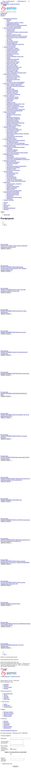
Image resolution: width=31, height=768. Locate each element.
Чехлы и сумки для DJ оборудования (16, 181)
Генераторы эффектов (12, 150)
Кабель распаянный (12, 187)
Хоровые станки (11, 113)
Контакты (6, 209)
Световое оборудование (10, 145)
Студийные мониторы (12, 141)
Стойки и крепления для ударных (15, 106)
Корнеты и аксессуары (12, 63)
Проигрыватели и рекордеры (14, 129)
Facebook (6, 685)
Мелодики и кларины (12, 66)
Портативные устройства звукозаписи (16, 158)
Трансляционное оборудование (15, 136)
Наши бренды (7, 728)
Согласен (14, 749)
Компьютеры (10, 196)
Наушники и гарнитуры (10, 160)
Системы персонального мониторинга (16, 166)
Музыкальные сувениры (13, 121)
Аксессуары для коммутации (14, 190)
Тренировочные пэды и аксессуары (16, 109)
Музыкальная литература (13, 117)
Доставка (6, 696)
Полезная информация (9, 208)
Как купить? (7, 205)
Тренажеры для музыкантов (14, 114)
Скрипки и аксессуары (12, 75)
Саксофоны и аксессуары (13, 49)
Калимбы (9, 87)
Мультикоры (10, 185)
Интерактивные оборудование (11, 192)
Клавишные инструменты (10, 18)
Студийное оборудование (10, 139)
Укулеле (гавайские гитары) (14, 34)
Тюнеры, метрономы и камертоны (15, 122)
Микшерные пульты (12, 132)
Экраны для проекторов (13, 193)
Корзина (3, 14)
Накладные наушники (12, 163)
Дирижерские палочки (12, 120)
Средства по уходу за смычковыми (15, 82)
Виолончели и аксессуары (13, 76)
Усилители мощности (12, 128)
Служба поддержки (15, 4)
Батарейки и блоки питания (14, 125)
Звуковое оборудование (10, 126)
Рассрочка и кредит (9, 713)
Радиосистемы (10, 156)
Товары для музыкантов (10, 112)
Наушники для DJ (11, 168)
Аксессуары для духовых (13, 61)
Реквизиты (6, 725)
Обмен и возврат (8, 714)
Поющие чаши (10, 89)
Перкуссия (9, 101)
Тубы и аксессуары (11, 64)
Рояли (8, 21)
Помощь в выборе (8, 712)
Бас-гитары (9, 40)
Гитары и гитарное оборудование (12, 28)
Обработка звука (11, 137)
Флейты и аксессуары (12, 51)
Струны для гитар (11, 45)
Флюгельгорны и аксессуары (14, 67)
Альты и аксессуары (12, 78)
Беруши (9, 116)
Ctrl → (5, 224)
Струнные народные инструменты (15, 86)
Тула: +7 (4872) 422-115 (8, 1)
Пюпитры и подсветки (12, 124)
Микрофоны (10, 155)
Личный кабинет (5, 4)
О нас (5, 204)
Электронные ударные (12, 98)
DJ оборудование (8, 171)
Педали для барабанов (12, 108)
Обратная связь (7, 716)
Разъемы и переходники (13, 186)
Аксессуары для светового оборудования (17, 152)
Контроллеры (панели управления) (16, 143)
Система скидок (8, 706)
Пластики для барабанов (13, 105)
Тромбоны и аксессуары (13, 59)
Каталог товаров (8, 726)
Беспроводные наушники (13, 162)
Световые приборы (12, 151)
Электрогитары (11, 30)
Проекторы (9, 198)
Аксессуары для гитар (12, 41)
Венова (8, 57)
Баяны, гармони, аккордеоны (14, 84)
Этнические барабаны (12, 90)
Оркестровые (10, 99)
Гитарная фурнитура (12, 42)
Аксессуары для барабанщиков (14, 110)
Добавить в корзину (5, 248)
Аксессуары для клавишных (14, 26)
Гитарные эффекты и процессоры (15, 44)
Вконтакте (6, 684)
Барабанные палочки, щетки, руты (15, 103)
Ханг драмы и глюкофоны (13, 94)
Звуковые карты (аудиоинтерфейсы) (16, 140)
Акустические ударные (13, 97)
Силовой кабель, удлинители (14, 183)
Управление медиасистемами (14, 197)
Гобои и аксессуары (12, 60)
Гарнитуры (9, 164)
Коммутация (7, 182)
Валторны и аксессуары (13, 68)
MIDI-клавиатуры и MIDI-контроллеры (17, 25)
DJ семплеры (10, 175)
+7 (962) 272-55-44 (15, 676)
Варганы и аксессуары (12, 91)
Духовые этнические (12, 93)
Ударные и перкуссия (9, 95)
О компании (7, 724)
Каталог (6, 202)
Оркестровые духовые (12, 71)
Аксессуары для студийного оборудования (18, 144)
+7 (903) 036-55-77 (21, 1)
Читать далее (4, 668)
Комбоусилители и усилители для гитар (17, 36)
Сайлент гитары (11, 29)
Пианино (9, 19)
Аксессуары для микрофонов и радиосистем (18, 159)
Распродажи (7, 705)
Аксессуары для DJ (11, 178)
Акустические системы (13, 131)
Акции (5, 704)
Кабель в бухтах (11, 189)
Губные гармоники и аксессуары (15, 56)
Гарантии (6, 697)
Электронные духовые (12, 48)
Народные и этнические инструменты (13, 83)
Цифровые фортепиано (13, 24)
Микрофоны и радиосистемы (11, 154)
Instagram (6, 688)
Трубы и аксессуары (12, 52)
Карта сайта (7, 699)
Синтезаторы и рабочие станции (15, 22)
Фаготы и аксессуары (12, 70)
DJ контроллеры (11, 174)
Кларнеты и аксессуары (13, 53)
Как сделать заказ (8, 693)
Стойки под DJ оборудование (14, 179)
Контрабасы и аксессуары (13, 79)
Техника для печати (9, 200)
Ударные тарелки (11, 102)
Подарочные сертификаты (13, 118)
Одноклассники (8, 687)
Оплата (5, 695)
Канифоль (9, 80)
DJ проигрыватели (11, 177)
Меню (2, 212)
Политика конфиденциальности (9, 730)
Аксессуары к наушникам (13, 170)
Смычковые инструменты (10, 74)
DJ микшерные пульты (12, 173)
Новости (6, 206)
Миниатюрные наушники (13, 167)
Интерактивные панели (13, 194)
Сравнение (4, 13)
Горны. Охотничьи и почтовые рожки (16, 72)
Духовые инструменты (9, 47)
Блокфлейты (10, 55)
